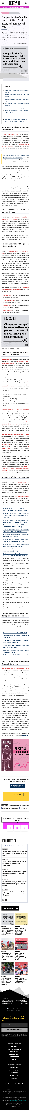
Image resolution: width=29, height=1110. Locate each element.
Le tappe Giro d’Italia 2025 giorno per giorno (15, 108)
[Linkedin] (21, 798)
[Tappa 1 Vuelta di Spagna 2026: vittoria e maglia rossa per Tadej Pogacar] (21, 968)
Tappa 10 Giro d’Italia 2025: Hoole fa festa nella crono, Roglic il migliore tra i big (7, 1002)
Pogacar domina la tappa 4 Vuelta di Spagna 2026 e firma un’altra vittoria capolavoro (13, 894)
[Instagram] (17, 828)
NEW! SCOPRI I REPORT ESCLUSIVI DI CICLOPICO (14, 7)
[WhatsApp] (14, 798)
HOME (2, 79)
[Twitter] (12, 1083)
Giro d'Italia (5, 13)
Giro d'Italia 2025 (6, 808)
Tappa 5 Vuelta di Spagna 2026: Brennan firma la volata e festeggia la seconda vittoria (14, 884)
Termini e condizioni (17, 1093)
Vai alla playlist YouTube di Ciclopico (17, 786)
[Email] (24, 798)
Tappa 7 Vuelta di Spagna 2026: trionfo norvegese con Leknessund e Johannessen (14, 863)
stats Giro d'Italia (15, 808)
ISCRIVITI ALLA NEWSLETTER (14, 1029)
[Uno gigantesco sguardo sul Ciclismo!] (14, 3)
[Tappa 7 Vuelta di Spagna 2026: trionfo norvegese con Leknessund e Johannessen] (21, 919)
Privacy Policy (8, 1034)
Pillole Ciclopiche (14, 13)
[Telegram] (17, 798)
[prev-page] (3, 900)
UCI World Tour (24, 808)
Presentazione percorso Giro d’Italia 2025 (15, 633)
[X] (11, 798)
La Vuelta (5, 849)
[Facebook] (7, 798)
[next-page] (6, 900)
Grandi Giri (7, 79)
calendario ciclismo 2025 (15, 805)
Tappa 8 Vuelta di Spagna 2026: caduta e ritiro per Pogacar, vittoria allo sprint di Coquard (14, 853)
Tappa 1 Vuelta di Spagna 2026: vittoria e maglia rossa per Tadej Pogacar (21, 981)
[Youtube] (15, 1083)
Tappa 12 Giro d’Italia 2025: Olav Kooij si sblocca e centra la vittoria (22, 1002)
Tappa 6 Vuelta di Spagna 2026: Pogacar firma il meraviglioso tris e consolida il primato (14, 873)
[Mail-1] (22, 1083)
